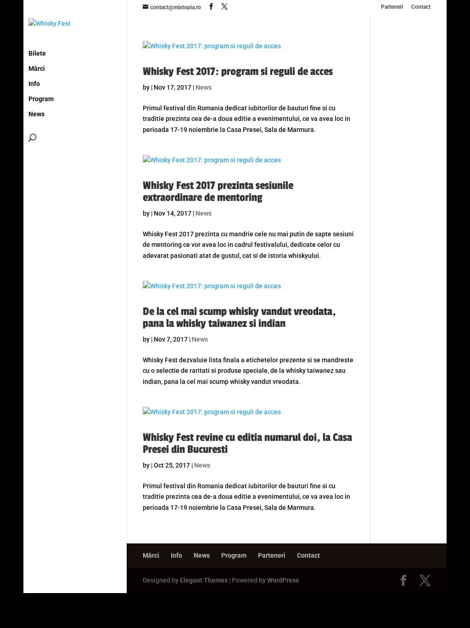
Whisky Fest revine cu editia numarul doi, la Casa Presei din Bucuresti (247, 443)
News (36, 114)
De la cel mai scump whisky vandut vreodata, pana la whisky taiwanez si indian (239, 317)
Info (34, 83)
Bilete (37, 53)
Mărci (36, 68)
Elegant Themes (204, 580)
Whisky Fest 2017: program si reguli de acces (238, 71)
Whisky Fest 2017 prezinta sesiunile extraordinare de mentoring (218, 191)
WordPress (283, 580)
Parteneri (392, 7)
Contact (421, 7)
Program (41, 99)
